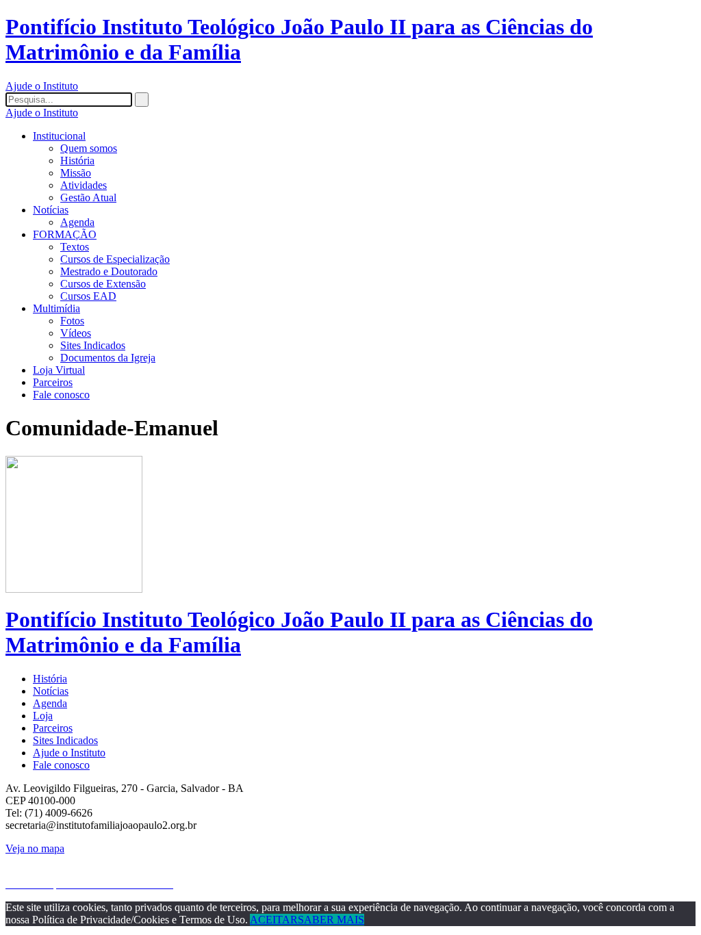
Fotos (72, 320)
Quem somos (88, 148)
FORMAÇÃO (65, 234)
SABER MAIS (331, 919)
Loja (43, 715)
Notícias (50, 210)
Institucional (59, 136)
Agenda (77, 222)
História (77, 160)
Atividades (83, 185)
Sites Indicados (92, 345)
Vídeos (75, 333)
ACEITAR (274, 919)
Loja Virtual (59, 370)
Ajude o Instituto (41, 86)
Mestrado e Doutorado (108, 271)
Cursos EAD (88, 296)
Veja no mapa (34, 848)
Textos (74, 247)
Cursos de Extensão (103, 284)
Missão (75, 173)
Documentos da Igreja (107, 357)
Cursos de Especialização (115, 259)
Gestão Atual (88, 197)
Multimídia (56, 308)
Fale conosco (61, 394)
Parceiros (53, 382)
